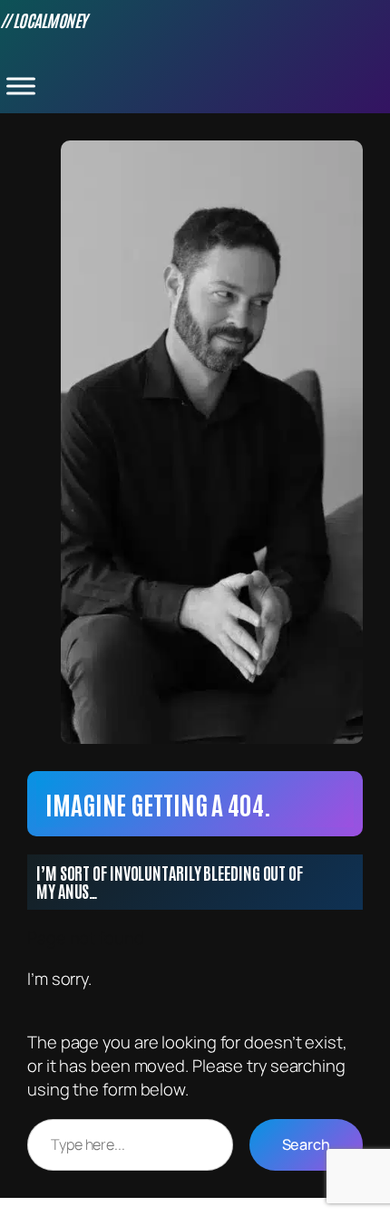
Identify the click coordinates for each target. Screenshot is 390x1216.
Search (306, 1144)
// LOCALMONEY (43, 20)
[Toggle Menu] (20, 85)
